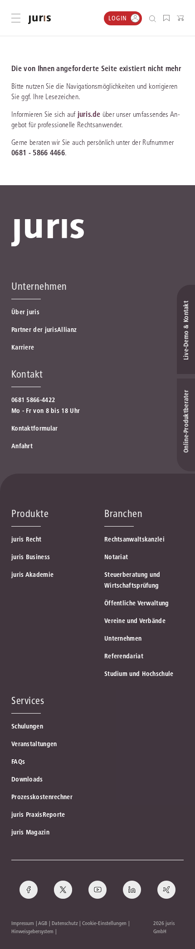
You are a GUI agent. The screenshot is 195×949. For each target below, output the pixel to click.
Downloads (27, 779)
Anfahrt (22, 446)
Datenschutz (65, 923)
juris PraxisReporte (38, 814)
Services (27, 700)
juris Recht (26, 539)
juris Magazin (30, 832)
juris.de (89, 114)
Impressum (22, 923)
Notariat (116, 557)
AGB (42, 923)
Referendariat (123, 656)
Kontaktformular (34, 428)
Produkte (30, 513)
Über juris (25, 312)
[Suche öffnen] (154, 18)
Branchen (123, 513)
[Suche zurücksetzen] (145, 18)
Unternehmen (122, 638)
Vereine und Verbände (135, 621)
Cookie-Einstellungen (104, 923)
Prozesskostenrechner (42, 797)
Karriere (22, 347)
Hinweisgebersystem (32, 931)
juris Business (30, 557)
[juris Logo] (39, 20)
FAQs (18, 761)
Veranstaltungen (34, 744)
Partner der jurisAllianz (44, 330)
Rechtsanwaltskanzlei (134, 539)
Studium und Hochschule (139, 674)
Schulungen (27, 726)
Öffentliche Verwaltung (136, 603)
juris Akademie (32, 574)
